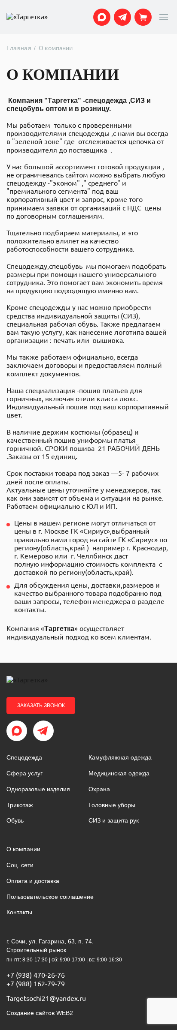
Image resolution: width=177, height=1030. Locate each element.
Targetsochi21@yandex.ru (46, 998)
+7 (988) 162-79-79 (35, 984)
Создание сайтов (39, 1012)
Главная (19, 48)
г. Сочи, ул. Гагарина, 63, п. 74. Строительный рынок (50, 945)
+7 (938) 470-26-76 (35, 975)
